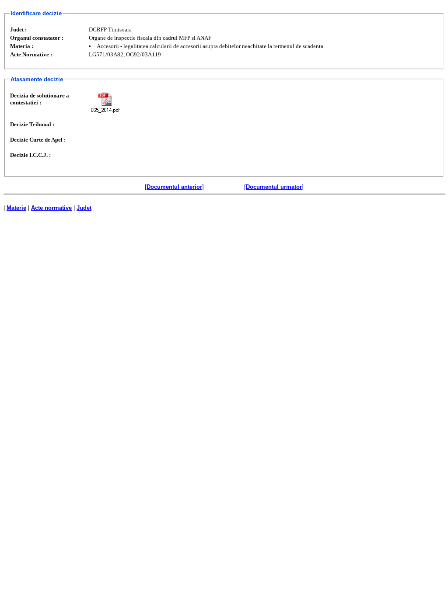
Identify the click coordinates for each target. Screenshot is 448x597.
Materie (16, 208)
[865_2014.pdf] (105, 102)
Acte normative (51, 208)
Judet (84, 208)
